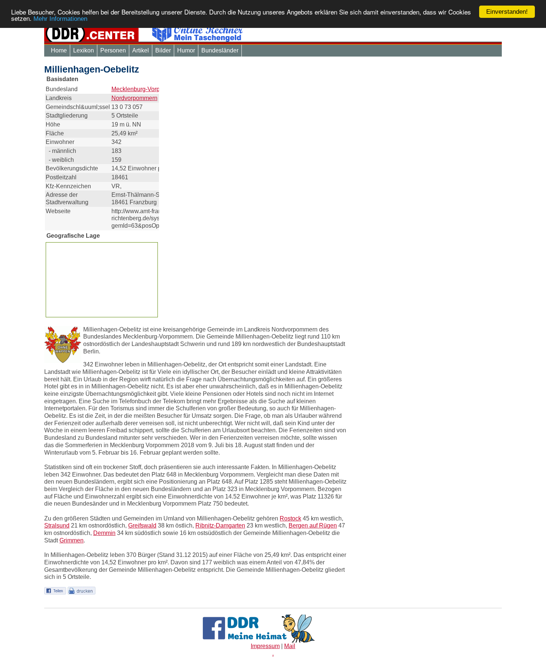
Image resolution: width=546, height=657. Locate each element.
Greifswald (142, 525)
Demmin (104, 533)
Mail (289, 646)
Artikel (140, 50)
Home (59, 50)
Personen (113, 50)
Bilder (163, 50)
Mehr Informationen (60, 19)
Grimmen (71, 540)
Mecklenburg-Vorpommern (146, 89)
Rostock (290, 518)
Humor (186, 50)
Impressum (265, 646)
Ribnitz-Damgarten (220, 525)
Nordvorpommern (134, 98)
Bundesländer (219, 50)
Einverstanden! (507, 11)
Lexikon (83, 50)
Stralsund (56, 525)
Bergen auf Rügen (313, 525)
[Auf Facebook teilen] (55, 590)
